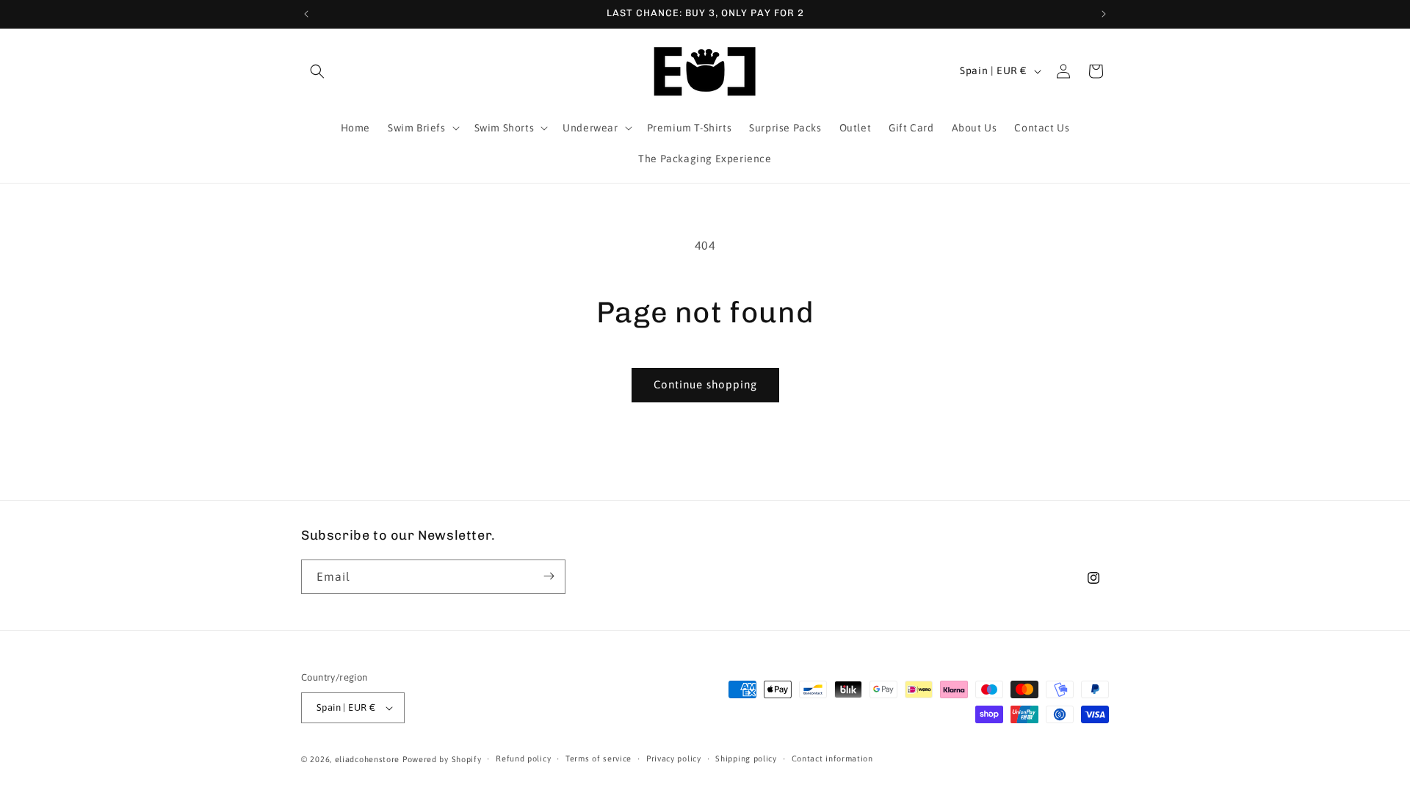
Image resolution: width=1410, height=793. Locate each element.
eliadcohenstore (367, 759)
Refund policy (523, 758)
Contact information (832, 758)
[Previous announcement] (306, 14)
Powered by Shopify (442, 759)
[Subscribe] (548, 576)
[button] (317, 71)
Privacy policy (673, 758)
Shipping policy (746, 758)
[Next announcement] (1104, 14)
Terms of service (598, 758)
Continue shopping (705, 384)
